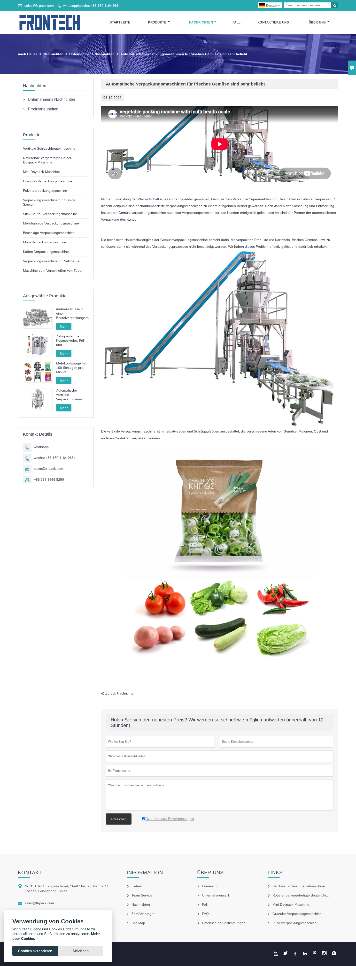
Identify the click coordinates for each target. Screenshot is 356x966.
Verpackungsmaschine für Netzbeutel (51, 261)
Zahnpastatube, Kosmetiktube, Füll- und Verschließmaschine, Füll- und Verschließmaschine (72, 340)
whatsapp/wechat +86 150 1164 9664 (92, 6)
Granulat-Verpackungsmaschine (47, 181)
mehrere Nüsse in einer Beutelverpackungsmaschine (72, 313)
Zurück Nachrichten (118, 693)
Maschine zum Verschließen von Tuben (53, 270)
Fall (236, 22)
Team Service (142, 895)
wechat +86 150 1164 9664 (55, 458)
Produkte (157, 22)
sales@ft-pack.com (39, 6)
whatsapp (41, 447)
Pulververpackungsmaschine (45, 191)
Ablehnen (80, 951)
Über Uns (317, 22)
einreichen (119, 819)
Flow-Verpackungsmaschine (44, 242)
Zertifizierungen (143, 914)
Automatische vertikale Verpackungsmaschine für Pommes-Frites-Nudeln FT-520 (72, 394)
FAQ (205, 914)
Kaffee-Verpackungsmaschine (46, 252)
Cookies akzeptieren (35, 951)
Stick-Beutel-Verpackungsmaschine (50, 214)
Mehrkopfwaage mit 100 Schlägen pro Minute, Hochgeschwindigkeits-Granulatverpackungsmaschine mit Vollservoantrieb (72, 367)
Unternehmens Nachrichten (92, 54)
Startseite (120, 22)
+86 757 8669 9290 (49, 479)
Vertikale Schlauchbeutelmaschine (49, 148)
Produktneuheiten (43, 109)
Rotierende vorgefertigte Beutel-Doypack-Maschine (311, 895)
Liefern (137, 886)
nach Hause (28, 54)
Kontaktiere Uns (273, 22)
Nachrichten (201, 22)
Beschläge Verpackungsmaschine (49, 233)
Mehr (64, 326)
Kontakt (30, 872)
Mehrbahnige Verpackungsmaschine (51, 223)
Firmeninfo (210, 886)
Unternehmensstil (215, 895)
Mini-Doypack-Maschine (41, 172)
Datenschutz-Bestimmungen (223, 923)
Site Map (138, 923)
